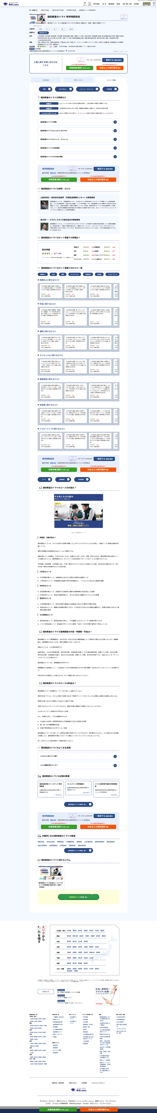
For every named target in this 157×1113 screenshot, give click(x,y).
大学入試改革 (120, 1022)
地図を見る (53, 173)
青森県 (75, 930)
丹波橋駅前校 (70, 842)
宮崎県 (97, 969)
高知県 (86, 963)
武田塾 (55, 1037)
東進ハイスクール (57, 1034)
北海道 (69, 930)
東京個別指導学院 (57, 1022)
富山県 (75, 941)
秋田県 (91, 930)
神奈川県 (75, 936)
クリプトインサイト (105, 1103)
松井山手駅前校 (42, 845)
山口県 (91, 958)
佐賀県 (75, 969)
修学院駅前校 (53, 845)
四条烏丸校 (41, 842)
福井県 (86, 941)
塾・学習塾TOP (33, 10)
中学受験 (85, 1017)
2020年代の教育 (121, 1017)
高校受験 (85, 1019)
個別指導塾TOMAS (58, 1024)
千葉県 (87, 936)
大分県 (91, 969)
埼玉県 (81, 936)
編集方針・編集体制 (58, 1083)
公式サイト (39, 25)
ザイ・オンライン (111, 1101)
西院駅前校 (60, 842)
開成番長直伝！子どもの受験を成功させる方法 (105, 1018)
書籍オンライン (99, 1101)
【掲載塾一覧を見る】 (58, 1017)
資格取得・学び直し (88, 1024)
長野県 (91, 947)
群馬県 (104, 936)
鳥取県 (69, 958)
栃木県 (98, 936)
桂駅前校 (79, 842)
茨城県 (93, 936)
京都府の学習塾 (45, 10)
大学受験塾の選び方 (88, 1034)
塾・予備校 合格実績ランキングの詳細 (68, 992)
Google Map (71, 51)
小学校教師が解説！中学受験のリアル (105, 1056)
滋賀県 (98, 952)
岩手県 (80, 930)
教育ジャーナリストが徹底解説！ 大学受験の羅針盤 (105, 1064)
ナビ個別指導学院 (57, 1029)
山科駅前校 (63, 845)
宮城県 (86, 930)
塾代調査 (136, 4)
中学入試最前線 (104, 1027)
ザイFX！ (48, 1103)
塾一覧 (104, 4)
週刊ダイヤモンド (62, 1101)
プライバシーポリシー (98, 1083)
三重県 (86, 947)
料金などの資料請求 (109, 67)
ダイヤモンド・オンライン (47, 1101)
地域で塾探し (96, 4)
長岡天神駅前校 (99, 842)
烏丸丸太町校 (51, 842)
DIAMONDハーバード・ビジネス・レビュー (81, 1101)
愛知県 (69, 947)
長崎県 (80, 969)
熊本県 (86, 969)
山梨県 (97, 947)
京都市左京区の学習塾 (58, 10)
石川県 (80, 941)
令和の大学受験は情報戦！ (105, 1037)
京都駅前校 (72, 845)
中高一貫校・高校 (127, 4)
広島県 (86, 958)
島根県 (75, 958)
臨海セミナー (56, 1019)
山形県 (97, 930)
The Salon (86, 1103)
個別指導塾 (111, 4)
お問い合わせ (73, 1083)
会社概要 (84, 1083)
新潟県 (69, 941)
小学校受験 (86, 1041)
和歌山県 (92, 952)
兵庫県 (75, 952)
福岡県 (69, 969)
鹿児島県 (69, 971)
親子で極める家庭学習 (122, 1025)
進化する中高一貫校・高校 (121, 1032)
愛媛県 (80, 963)
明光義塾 (55, 1027)
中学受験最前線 (121, 1019)
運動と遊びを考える (105, 1034)
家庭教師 (85, 1043)
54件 (55, 46)
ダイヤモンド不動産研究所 (60, 1103)
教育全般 (85, 1032)
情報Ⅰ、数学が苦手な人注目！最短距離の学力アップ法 (105, 1042)
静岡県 (75, 947)
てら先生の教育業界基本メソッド (105, 1030)
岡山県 (80, 958)
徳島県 (69, 963)
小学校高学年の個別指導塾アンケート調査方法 (80, 46)
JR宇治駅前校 (88, 842)
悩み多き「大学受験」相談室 (105, 1048)
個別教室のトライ (57, 1032)
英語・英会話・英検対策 (105, 1052)
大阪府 (69, 952)
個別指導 (55, 1045)
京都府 (80, 952)
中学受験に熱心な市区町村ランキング (88, 1037)
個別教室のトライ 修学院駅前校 (87, 10)
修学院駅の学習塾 (71, 10)
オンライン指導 (57, 1050)
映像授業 (55, 1052)
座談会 (118, 4)
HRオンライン (94, 1103)
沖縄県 (76, 971)
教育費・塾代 (86, 1027)
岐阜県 (80, 947)
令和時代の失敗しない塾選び (105, 1024)
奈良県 (86, 952)
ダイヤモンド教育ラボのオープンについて (69, 1003)
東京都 (69, 936)
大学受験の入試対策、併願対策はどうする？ (105, 1070)
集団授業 (55, 1047)
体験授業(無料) (79, 67)
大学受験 (85, 1022)
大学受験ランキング (73, 1022)
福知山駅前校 (82, 845)
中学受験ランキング (73, 1018)
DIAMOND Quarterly (75, 1103)
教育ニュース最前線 (105, 1060)
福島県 (102, 930)
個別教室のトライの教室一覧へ (77, 804)
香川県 (75, 963)
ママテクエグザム (121, 1029)
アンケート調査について (64, 998)
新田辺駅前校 (111, 842)
